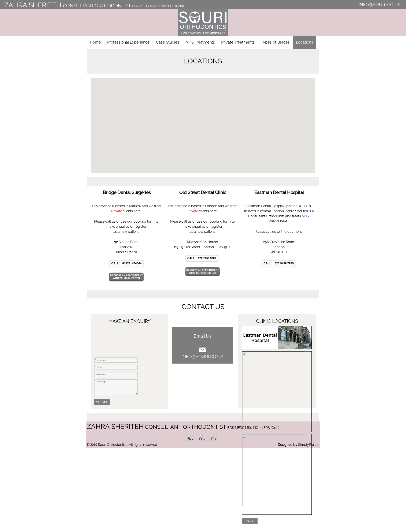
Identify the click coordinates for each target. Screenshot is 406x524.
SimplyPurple (308, 445)
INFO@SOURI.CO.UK (380, 4)
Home (95, 42)
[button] (239, 145)
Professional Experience (128, 42)
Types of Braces (275, 42)
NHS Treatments (200, 42)
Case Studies (167, 42)
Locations (304, 42)
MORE (250, 521)
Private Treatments (238, 42)
